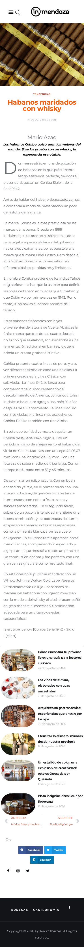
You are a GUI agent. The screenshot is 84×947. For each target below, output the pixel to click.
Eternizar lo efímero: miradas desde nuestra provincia (60, 739)
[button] (11, 12)
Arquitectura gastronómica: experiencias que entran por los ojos (60, 713)
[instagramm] (18, 871)
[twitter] (28, 871)
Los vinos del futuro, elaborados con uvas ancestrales (54, 685)
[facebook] (8, 871)
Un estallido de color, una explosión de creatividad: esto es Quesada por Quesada (57, 770)
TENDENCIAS (42, 94)
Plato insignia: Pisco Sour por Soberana (60, 799)
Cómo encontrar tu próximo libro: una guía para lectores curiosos (59, 657)
